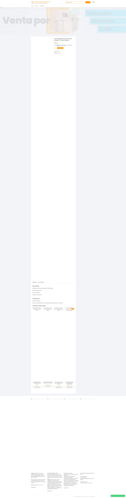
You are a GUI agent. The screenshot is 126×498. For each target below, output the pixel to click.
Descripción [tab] (34, 282)
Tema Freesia (87, 496)
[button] (118, 496)
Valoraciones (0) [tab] (41, 282)
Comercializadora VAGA (42, 2)
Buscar (87, 2)
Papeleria (59, 52)
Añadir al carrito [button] (37, 387)
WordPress (93, 496)
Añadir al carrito (60, 48)
